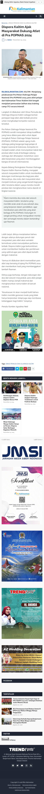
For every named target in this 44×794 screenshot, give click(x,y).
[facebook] (13, 765)
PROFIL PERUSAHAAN (14, 785)
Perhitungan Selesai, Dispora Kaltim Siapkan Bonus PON (11, 398)
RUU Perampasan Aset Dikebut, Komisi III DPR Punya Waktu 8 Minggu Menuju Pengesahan (27, 710)
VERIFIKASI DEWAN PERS (22, 790)
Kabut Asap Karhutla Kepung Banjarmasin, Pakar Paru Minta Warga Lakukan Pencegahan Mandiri (27, 720)
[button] (39, 2)
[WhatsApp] (21, 368)
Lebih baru (6, 439)
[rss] (31, 765)
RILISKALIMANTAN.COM (12, 92)
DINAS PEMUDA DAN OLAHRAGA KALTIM (22, 23)
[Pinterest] (25, 368)
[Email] (29, 368)
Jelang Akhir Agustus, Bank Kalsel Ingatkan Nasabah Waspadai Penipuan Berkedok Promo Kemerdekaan (19, 2)
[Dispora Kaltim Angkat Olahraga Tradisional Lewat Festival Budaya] (32, 387)
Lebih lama (37, 439)
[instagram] (26, 765)
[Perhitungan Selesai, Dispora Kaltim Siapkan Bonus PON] (11, 387)
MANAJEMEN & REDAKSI (16, 788)
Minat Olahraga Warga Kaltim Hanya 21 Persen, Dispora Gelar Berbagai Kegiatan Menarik (11, 426)
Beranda (4, 23)
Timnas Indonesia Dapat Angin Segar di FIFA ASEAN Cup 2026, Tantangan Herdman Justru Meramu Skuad (27, 700)
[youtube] (22, 765)
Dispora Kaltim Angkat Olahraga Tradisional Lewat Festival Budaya (31, 399)
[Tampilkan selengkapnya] (33, 368)
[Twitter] (17, 368)
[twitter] (17, 765)
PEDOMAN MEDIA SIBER (29, 785)
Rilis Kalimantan (28, 782)
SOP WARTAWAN (30, 788)
